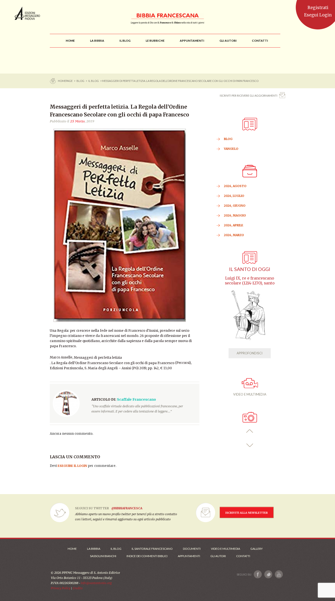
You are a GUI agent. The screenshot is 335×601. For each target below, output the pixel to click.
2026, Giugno (234, 205)
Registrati (318, 7)
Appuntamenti (189, 556)
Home (72, 548)
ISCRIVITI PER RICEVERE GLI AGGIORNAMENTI (248, 95)
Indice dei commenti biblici (147, 556)
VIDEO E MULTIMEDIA (249, 394)
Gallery (256, 548)
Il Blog (93, 80)
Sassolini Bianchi (103, 556)
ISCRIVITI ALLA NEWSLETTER (246, 512)
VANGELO (231, 149)
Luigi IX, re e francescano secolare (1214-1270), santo (250, 280)
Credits (78, 588)
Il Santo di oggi (249, 269)
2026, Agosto (235, 186)
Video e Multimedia (225, 548)
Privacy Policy (60, 588)
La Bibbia (93, 548)
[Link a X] (268, 574)
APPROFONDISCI (249, 353)
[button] (249, 431)
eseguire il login (72, 466)
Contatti (243, 556)
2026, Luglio (234, 196)
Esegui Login (318, 15)
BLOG (80, 80)
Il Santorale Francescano (152, 548)
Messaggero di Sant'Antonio (27, 13)
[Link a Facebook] (258, 574)
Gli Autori (218, 556)
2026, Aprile (233, 225)
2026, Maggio (235, 215)
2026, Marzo (234, 235)
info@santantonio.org (96, 583)
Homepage (65, 80)
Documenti (192, 548)
